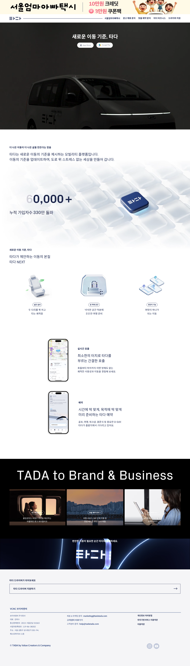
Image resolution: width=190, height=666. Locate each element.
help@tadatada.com (89, 624)
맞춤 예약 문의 (144, 18)
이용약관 (141, 624)
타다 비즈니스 (160, 18)
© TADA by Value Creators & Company (30, 645)
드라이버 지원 (174, 18)
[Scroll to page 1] (93, 12)
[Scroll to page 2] (96, 12)
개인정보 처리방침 (144, 615)
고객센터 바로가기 (75, 620)
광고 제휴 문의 (129, 18)
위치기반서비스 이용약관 (147, 620)
